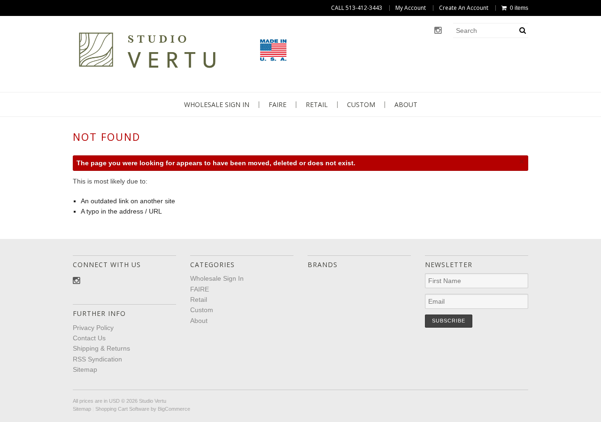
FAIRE (277, 104)
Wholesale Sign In (216, 104)
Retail (317, 104)
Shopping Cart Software (122, 409)
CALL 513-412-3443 (356, 8)
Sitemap (85, 369)
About (405, 104)
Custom (361, 104)
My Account (410, 8)
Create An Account (463, 8)
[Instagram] (437, 31)
